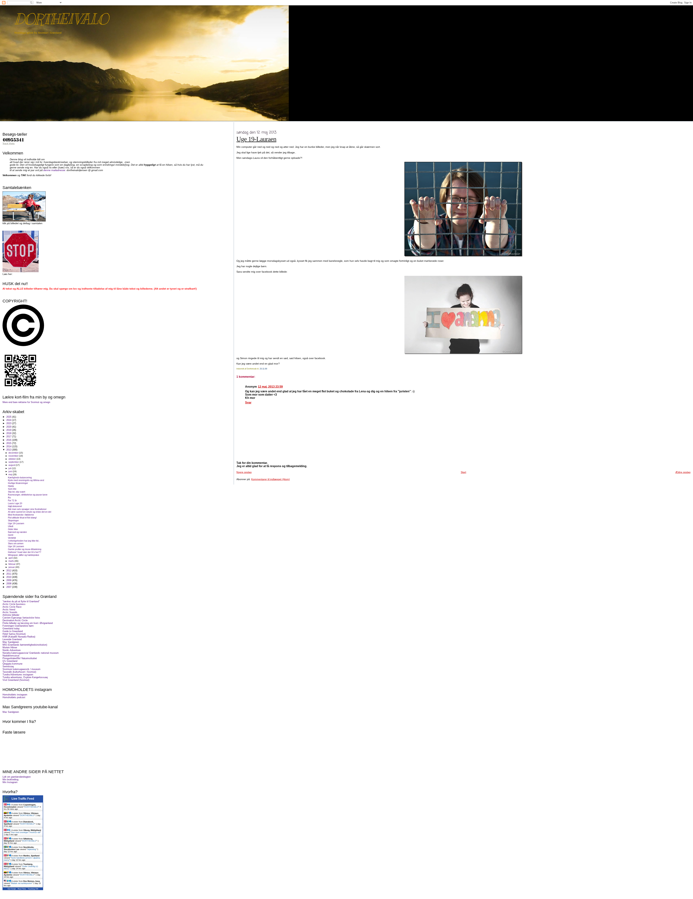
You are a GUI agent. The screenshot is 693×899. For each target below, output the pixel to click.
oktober (12, 459)
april (10, 558)
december (13, 453)
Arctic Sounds (10, 612)
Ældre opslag (682, 472)
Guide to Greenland (13, 631)
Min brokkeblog (10, 779)
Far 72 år (12, 500)
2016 (9, 440)
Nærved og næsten (17, 532)
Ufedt (10, 526)
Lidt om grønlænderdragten (17, 776)
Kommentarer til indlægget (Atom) (270, 479)
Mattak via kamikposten (21, 883)
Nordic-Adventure (12, 650)
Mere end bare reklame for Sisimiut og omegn (26, 402)
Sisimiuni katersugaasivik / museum (21, 669)
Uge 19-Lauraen (256, 139)
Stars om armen (15, 543)
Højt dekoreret (15, 506)
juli (10, 468)
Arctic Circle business (14, 604)
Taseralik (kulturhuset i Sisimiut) (19, 672)
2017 (9, 436)
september (13, 462)
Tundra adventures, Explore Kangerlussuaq (25, 677)
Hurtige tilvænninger (18, 483)
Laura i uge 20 (15, 503)
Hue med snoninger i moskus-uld (25, 832)
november (13, 456)
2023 (9, 423)
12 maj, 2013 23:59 (270, 386)
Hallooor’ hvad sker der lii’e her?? (24, 552)
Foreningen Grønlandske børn (18, 625)
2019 (9, 430)
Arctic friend (9, 609)
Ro (9, 497)
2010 (9, 577)
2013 (9, 449)
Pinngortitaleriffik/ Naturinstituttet (20, 658)
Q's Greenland (10, 661)
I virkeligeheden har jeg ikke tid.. (24, 541)
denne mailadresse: (55, 170)
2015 (9, 443)
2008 (9, 583)
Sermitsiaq (8, 666)
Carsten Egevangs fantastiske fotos (21, 617)
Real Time (22, 889)
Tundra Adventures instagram (18, 674)
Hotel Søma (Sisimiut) (14, 634)
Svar (248, 402)
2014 (9, 446)
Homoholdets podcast (14, 697)
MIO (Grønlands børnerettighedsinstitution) (25, 644)
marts (11, 561)
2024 (9, 420)
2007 (9, 587)
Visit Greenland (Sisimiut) (16, 680)
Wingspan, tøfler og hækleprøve (23, 555)
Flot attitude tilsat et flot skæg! (22, 517)
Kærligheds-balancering (20, 477)
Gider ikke (13, 529)
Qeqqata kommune (12, 663)
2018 (9, 433)
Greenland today (11, 628)
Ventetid (12, 538)
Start (463, 472)
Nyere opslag (244, 472)
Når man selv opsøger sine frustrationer (27, 509)
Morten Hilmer (10, 647)
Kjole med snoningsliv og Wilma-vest (26, 480)
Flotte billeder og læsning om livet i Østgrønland (28, 623)
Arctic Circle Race (12, 606)
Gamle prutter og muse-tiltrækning (24, 549)
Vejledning (31, 849)
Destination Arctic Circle (15, 620)
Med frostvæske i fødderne (21, 515)
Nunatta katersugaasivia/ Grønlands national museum (31, 653)
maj (10, 474)
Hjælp (11, 486)
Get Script (12, 889)
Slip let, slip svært (16, 492)
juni (10, 471)
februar (12, 564)
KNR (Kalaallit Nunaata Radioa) (19, 636)
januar (11, 567)
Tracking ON (33, 889)
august (12, 465)
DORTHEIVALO (61, 19)
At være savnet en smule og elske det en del (29, 512)
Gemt (10, 535)
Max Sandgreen (11, 642)
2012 (9, 570)
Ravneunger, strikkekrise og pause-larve (27, 494)
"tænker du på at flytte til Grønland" (21, 601)
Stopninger (13, 520)
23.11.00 (263, 369)
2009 (9, 580)
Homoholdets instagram (15, 694)
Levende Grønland (12, 639)
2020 (9, 426)
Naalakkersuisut (11, 655)
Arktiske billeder (11, 615)
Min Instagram (10, 782)
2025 (9, 416)
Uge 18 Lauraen (16, 546)
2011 (9, 573)
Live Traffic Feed (23, 798)
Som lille (12, 489)
